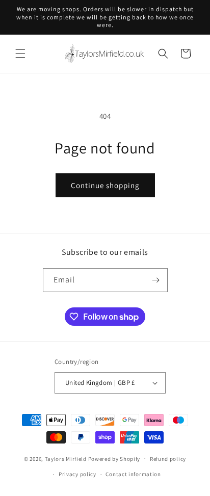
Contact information (133, 474)
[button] (20, 53)
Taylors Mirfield (66, 458)
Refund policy (168, 458)
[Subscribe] (156, 280)
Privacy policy (77, 474)
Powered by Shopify (114, 458)
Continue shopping (105, 185)
